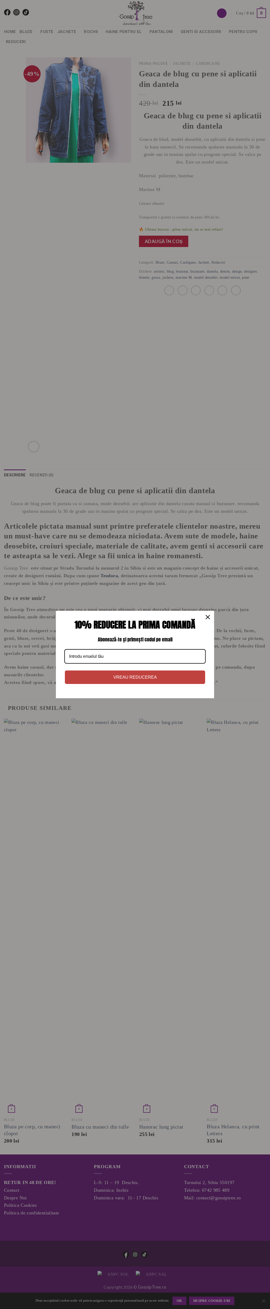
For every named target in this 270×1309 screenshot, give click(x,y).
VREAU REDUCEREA (135, 677)
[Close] (207, 617)
